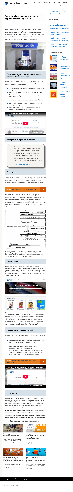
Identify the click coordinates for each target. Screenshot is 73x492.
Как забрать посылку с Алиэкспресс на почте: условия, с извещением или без (35, 460)
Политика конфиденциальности (23, 479)
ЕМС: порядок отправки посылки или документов (65, 66)
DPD (66, 5)
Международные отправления (58, 11)
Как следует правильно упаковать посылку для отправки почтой (11, 435)
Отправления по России (56, 13)
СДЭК (59, 2)
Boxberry (65, 2)
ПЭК (54, 2)
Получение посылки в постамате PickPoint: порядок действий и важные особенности (13, 460)
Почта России (36, 2)
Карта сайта (9, 479)
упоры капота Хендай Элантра (22, 164)
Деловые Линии (46, 2)
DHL (61, 5)
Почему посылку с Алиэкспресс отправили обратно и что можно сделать (65, 95)
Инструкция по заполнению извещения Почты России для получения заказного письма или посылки (35, 436)
